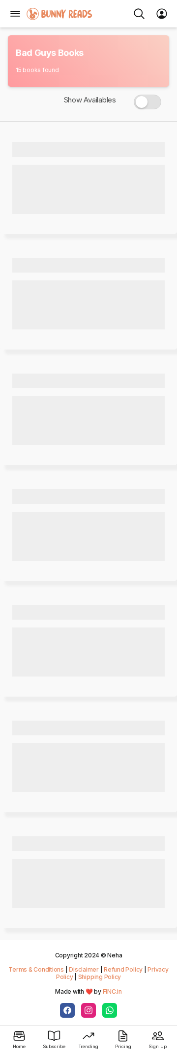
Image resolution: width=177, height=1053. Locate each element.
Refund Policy (123, 969)
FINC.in (112, 991)
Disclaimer (84, 969)
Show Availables (90, 99)
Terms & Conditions (36, 969)
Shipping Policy (99, 976)
